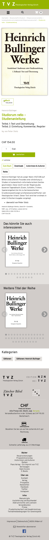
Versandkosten (24, 505)
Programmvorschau (24, 458)
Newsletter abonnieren (26, 527)
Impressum (11, 521)
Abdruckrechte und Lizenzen (24, 503)
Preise (24, 507)
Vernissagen (24, 467)
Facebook (24, 487)
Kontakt (24, 478)
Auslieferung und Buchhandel (24, 501)
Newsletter (24, 485)
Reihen (24, 462)
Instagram (24, 491)
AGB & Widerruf (35, 521)
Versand (36, 411)
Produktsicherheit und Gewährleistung (24, 509)
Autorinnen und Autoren (24, 460)
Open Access (24, 469)
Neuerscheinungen (24, 456)
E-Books (24, 471)
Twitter (24, 489)
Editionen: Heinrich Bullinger (28, 359)
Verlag (24, 480)
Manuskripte (24, 498)
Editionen (7, 359)
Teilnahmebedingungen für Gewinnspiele (24, 512)
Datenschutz (23, 521)
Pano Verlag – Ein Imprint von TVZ (24, 465)
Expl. (14, 149)
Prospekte (24, 483)
